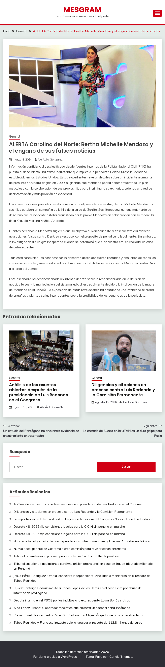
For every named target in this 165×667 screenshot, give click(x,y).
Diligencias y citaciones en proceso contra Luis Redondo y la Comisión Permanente (123, 390)
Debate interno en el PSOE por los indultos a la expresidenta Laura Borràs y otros (71, 600)
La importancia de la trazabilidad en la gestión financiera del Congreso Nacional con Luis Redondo (83, 519)
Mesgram (82, 9)
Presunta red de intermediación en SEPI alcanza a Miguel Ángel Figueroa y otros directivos (78, 615)
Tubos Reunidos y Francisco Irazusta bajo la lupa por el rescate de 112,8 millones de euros (77, 622)
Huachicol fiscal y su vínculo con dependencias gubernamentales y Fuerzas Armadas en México (81, 541)
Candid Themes (120, 656)
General (14, 136)
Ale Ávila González (50, 159)
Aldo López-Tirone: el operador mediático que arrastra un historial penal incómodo (71, 608)
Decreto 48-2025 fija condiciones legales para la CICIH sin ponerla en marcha (69, 526)
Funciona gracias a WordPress (55, 656)
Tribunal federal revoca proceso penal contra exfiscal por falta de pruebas (66, 556)
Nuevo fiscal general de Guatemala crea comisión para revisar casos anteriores (69, 549)
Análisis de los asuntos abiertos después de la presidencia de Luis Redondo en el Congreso (38, 392)
